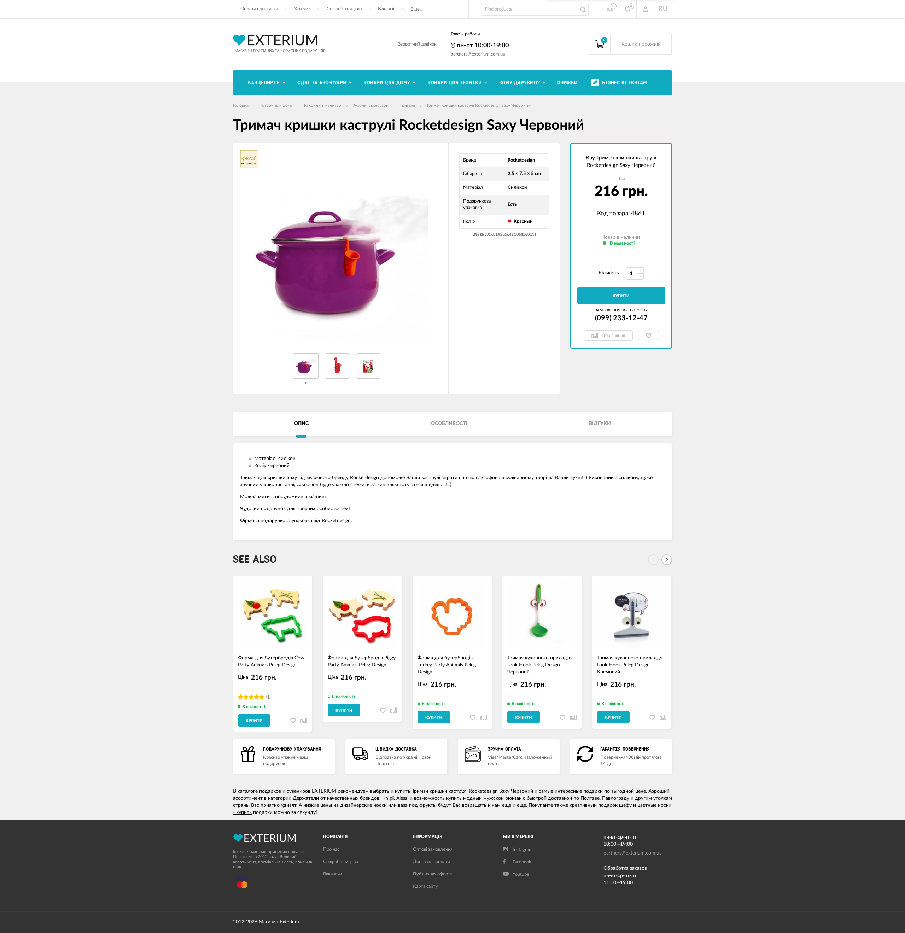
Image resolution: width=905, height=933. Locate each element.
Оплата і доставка (259, 9)
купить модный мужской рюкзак (483, 798)
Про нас (331, 849)
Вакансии (332, 874)
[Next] (666, 559)
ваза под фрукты (417, 805)
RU (663, 9)
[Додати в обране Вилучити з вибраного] (648, 335)
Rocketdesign (521, 160)
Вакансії (386, 9)
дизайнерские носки (363, 805)
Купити (621, 296)
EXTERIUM (324, 791)
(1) (268, 697)
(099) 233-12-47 (621, 318)
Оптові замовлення (432, 849)
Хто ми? (302, 9)
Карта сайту (425, 886)
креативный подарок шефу (601, 805)
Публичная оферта (432, 874)
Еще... (416, 9)
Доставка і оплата (431, 861)
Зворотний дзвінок (417, 44)
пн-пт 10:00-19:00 (482, 45)
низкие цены (317, 805)
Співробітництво (344, 9)
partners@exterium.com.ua (478, 54)
